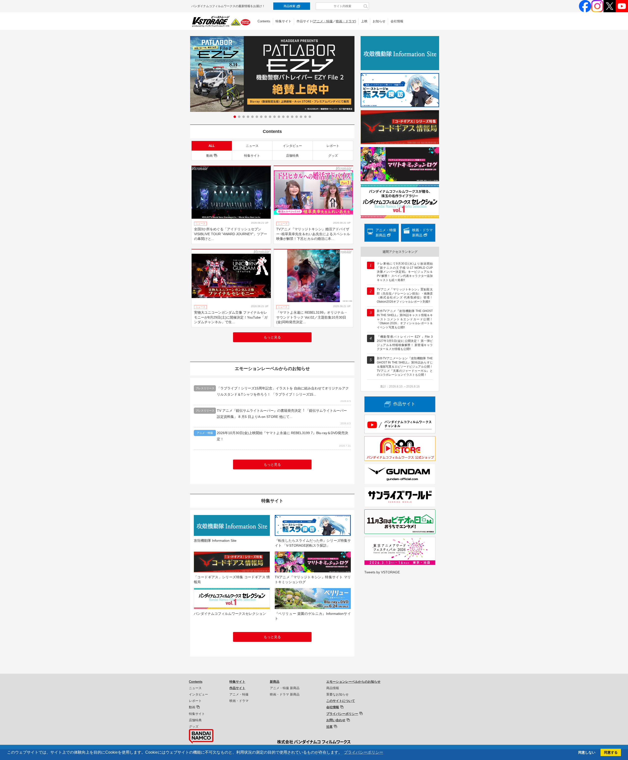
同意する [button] (611, 752)
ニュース (252, 146)
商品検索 (289, 6)
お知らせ (379, 21)
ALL (212, 146)
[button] (235, 117)
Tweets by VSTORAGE (382, 572)
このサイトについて (340, 701)
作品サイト (404, 403)
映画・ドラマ (345, 21)
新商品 (274, 681)
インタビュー (292, 146)
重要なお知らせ (337, 694)
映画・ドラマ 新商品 (285, 694)
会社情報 (397, 21)
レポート (333, 146)
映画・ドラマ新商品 (422, 232)
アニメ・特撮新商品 (386, 232)
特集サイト (283, 21)
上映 (364, 21)
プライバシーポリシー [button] (363, 752)
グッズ (333, 155)
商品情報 (332, 688)
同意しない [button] (586, 752)
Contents (264, 21)
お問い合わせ (335, 720)
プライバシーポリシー (342, 714)
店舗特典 (292, 155)
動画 (209, 155)
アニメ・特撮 (323, 21)
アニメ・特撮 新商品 (285, 688)
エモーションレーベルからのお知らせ (353, 681)
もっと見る (272, 337)
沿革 (329, 727)
